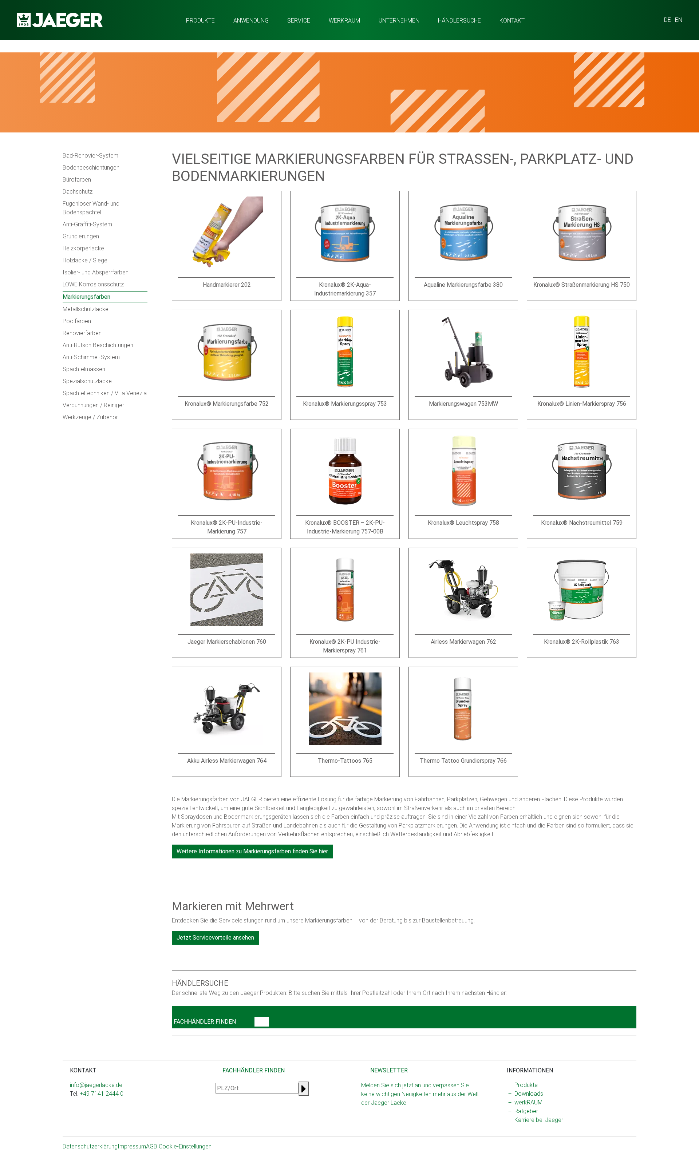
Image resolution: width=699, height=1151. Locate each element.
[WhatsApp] (84, 1117)
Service (298, 20)
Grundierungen (81, 236)
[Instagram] (73, 1117)
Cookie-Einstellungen (185, 1146)
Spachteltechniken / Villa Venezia (105, 393)
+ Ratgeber (523, 1111)
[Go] (261, 1022)
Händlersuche (459, 20)
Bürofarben (77, 179)
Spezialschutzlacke (87, 381)
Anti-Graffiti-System (87, 224)
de (667, 19)
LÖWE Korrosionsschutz (93, 284)
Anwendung (251, 20)
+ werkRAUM (525, 1102)
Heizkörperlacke (83, 248)
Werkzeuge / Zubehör (90, 417)
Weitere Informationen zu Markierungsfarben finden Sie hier (252, 851)
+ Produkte (523, 1084)
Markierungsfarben (86, 296)
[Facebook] (79, 1117)
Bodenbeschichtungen (91, 167)
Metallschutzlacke (85, 309)
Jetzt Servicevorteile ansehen (215, 937)
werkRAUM (344, 20)
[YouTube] (90, 1117)
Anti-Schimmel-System (91, 357)
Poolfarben (77, 321)
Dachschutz (77, 191)
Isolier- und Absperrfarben (96, 272)
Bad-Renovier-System (90, 155)
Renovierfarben (82, 333)
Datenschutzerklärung (90, 1146)
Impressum (132, 1146)
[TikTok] (96, 1117)
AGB (151, 1146)
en (678, 19)
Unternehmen (399, 20)
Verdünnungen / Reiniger (93, 405)
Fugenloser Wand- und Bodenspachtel (91, 208)
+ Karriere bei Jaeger (535, 1119)
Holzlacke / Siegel (85, 260)
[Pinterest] (102, 1117)
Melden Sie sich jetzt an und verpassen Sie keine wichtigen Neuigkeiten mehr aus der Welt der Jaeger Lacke (420, 1094)
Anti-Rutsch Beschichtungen (98, 345)
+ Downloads (526, 1093)
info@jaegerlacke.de (96, 1084)
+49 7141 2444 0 (101, 1093)
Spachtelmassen (84, 369)
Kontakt (512, 20)
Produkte (200, 20)
